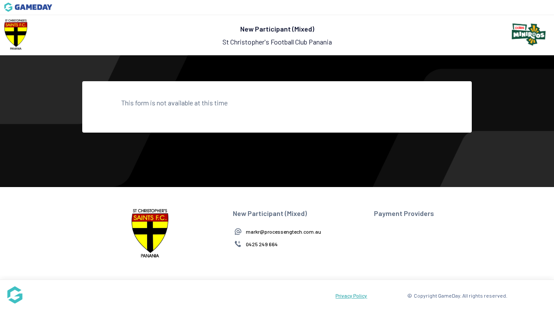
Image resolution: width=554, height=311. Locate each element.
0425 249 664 (262, 244)
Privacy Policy (351, 295)
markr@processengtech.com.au (283, 231)
